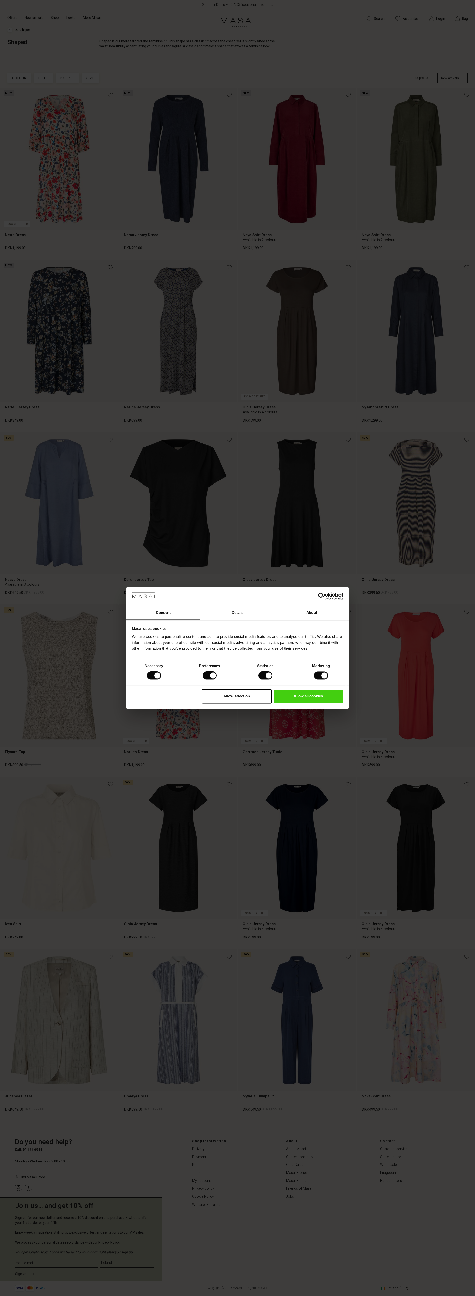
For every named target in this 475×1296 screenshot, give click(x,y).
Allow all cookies (308, 696)
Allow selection (236, 696)
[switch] (210, 676)
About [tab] (311, 612)
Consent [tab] (163, 612)
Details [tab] (238, 612)
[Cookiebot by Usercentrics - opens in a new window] (321, 596)
